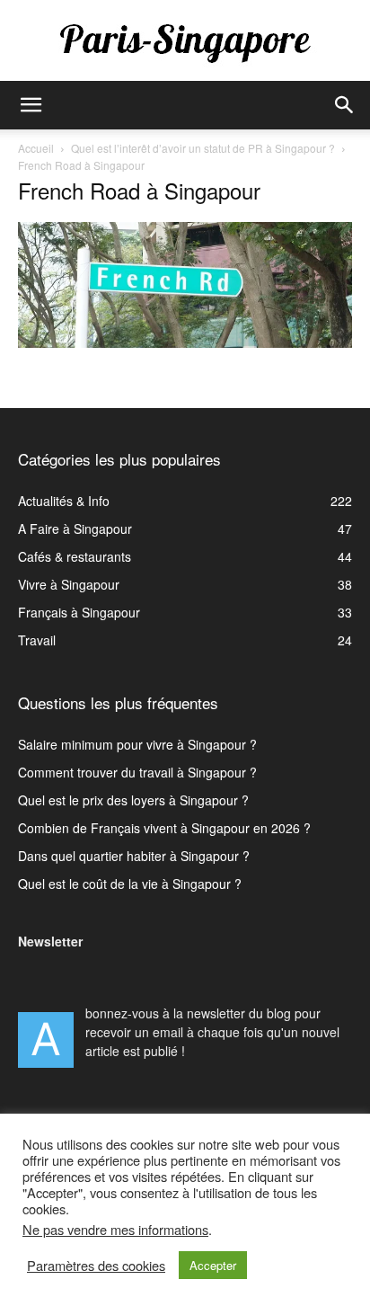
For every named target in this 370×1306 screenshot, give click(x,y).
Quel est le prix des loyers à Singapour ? (133, 800)
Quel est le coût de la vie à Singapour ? (130, 884)
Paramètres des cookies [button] (96, 1265)
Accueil (36, 147)
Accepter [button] (212, 1265)
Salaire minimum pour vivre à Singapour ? (137, 744)
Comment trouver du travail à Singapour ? (137, 772)
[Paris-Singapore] (185, 42)
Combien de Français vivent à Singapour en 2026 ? (164, 828)
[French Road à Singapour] (185, 342)
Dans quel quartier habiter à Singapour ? (134, 856)
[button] (30, 105)
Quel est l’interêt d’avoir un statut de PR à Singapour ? (203, 147)
